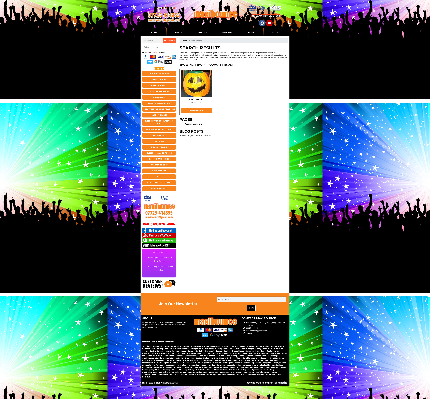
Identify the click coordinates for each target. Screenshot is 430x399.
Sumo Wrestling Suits (197, 372)
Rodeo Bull (207, 367)
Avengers (184, 346)
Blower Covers (238, 346)
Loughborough (206, 360)
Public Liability (264, 365)
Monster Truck (148, 363)
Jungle (283, 358)
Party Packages (159, 115)
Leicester (170, 360)
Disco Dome (212, 353)
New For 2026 (159, 97)
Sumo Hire (163, 372)
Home (158, 33)
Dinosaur (165, 353)
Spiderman (257, 370)
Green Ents (189, 358)
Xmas (159, 177)
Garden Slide (260, 356)
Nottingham (228, 363)
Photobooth (170, 365)
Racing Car (171, 367)
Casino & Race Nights (159, 159)
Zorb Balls (146, 377)
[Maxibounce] (215, 14)
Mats (241, 360)
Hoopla (222, 358)
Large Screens (157, 360)
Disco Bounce (184, 353)
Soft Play (233, 370)
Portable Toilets (234, 365)
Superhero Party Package (231, 372)
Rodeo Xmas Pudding (239, 367)
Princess (247, 365)
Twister (183, 375)
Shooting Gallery (186, 370)
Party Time (268, 363)
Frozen (212, 356)
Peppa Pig (146, 365)
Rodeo (198, 367)
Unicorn (192, 375)
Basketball (215, 346)
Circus (183, 351)
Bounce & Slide (262, 346)
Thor (154, 375)
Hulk (229, 358)
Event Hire (247, 353)
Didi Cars (146, 353)
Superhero (213, 372)
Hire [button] (178, 33)
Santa (283, 367)
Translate (161, 52)
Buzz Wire (234, 349)
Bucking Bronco (182, 349)
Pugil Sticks (277, 365)
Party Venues (280, 363)
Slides (210, 370)
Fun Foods (159, 141)
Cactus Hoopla (247, 349)
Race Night (147, 367)
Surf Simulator (262, 372)
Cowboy (227, 351)
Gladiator (169, 358)
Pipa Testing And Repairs (159, 183)
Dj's (221, 353)
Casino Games (156, 351)
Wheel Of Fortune (256, 375)
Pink (179, 365)
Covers (219, 351)
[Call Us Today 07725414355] (159, 212)
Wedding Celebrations (159, 103)
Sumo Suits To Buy (177, 372)
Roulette (254, 367)
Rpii (261, 367)
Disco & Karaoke (159, 147)
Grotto (199, 358)
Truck (176, 375)
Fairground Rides (159, 165)
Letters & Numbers (184, 360)
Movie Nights (163, 363)
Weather (201, 375)
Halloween (208, 358)
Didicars (156, 353)
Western (231, 375)
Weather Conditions (193, 124)
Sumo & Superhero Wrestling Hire (159, 122)
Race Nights (159, 367)
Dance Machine (252, 351)
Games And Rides (159, 85)
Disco (173, 353)
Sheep (175, 370)
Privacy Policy (148, 342)
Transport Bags (165, 375)
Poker (223, 365)
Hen (216, 358)
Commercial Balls (195, 351)
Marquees (232, 360)
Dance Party (266, 351)
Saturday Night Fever (151, 370)
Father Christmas (166, 356)
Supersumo (249, 372)
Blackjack (226, 346)
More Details (196, 110)
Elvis (226, 353)
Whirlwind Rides (159, 189)
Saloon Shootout (271, 367)
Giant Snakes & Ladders (153, 358)
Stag (272, 370)
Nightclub (217, 363)
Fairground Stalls (279, 353)
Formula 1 (203, 356)
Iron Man (274, 358)
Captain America (275, 349)
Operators (256, 363)
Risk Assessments (185, 367)
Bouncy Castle (148, 349)
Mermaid (274, 360)
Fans (144, 356)
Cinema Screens (171, 351)
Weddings (211, 375)
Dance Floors (238, 351)
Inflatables (264, 358)
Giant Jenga (273, 356)
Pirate (203, 365)
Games (250, 356)
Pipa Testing (193, 365)
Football (179, 356)
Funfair (242, 356)
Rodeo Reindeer (221, 367)
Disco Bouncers (198, 353)
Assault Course (172, 346)
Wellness (221, 375)
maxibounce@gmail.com (256, 330)
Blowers (250, 346)
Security (166, 370)
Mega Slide (263, 360)
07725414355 (252, 328)
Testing (274, 372)
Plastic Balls (213, 365)
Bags (206, 346)
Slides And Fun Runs (159, 91)
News (251, 33)
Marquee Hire (159, 135)
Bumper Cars (210, 349)
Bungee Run (223, 349)
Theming (146, 375)
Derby (276, 351)
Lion (196, 360)
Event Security (159, 171)
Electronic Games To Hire (159, 153)
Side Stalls (200, 370)
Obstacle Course (242, 363)
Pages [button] (202, 33)
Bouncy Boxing (277, 346)
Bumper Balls (197, 349)
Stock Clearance (149, 372)
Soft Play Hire (159, 79)
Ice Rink (236, 358)
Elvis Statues (236, 353)
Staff (265, 370)
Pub (254, 365)
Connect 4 (209, 351)
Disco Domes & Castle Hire (159, 129)
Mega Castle (250, 360)
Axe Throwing (196, 346)
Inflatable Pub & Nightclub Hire (159, 109)
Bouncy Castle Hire (159, 73)
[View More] (196, 83)
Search (171, 40)
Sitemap (249, 333)
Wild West (270, 375)
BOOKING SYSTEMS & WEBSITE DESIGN (264, 383)
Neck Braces (176, 363)
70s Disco (146, 346)
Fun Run (220, 356)
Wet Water (241, 375)
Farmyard (152, 356)
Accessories (158, 346)
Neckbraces (188, 363)
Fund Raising (231, 356)
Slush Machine (220, 370)
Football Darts (191, 356)
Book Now (227, 33)
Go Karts (179, 358)
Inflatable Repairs (249, 358)
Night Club (206, 363)
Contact (276, 33)
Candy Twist (261, 349)
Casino (145, 351)
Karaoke (146, 360)
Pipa (184, 365)
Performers (158, 365)
